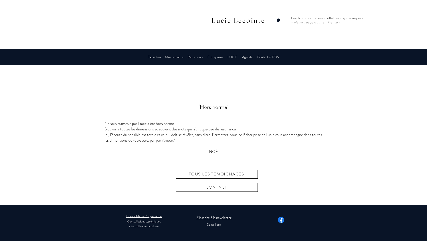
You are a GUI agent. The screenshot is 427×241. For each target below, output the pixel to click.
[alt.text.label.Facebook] (281, 220)
